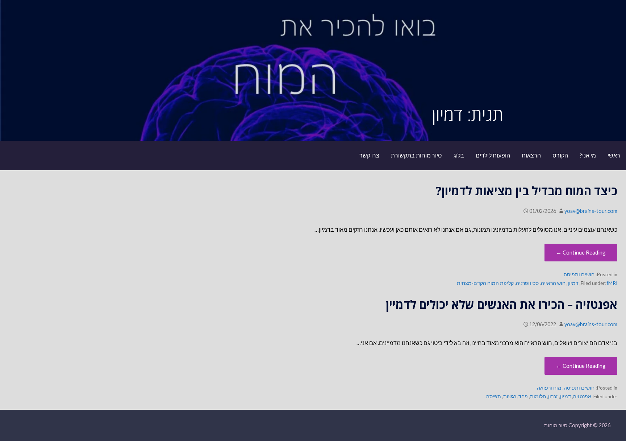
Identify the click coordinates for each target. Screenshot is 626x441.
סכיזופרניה (527, 283)
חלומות (538, 396)
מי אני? (588, 155)
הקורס (560, 155)
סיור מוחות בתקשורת (416, 155)
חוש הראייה (553, 283)
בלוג (459, 155)
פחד (523, 396)
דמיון (573, 283)
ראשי (614, 155)
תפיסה (493, 396)
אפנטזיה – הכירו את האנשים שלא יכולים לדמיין (501, 304)
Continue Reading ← (581, 252)
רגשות (509, 396)
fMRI (612, 283)
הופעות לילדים (493, 155)
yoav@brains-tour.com (590, 211)
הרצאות (531, 155)
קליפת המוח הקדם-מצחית (485, 283)
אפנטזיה (582, 396)
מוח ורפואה (549, 388)
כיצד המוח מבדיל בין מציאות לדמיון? (526, 190)
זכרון (553, 396)
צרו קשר (369, 155)
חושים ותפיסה (579, 274)
